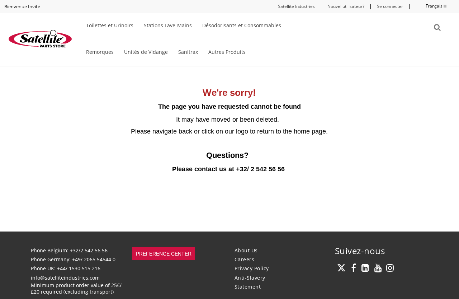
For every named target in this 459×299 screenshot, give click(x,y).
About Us (246, 250)
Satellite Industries (296, 6)
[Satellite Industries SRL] (40, 39)
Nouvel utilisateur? (345, 6)
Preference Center (163, 254)
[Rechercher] (437, 27)
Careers (245, 259)
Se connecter (390, 6)
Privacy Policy (252, 268)
